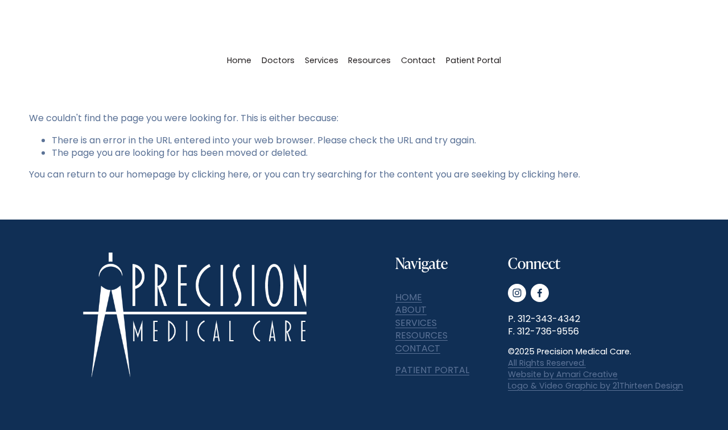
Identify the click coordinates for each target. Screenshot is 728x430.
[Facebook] (540, 293)
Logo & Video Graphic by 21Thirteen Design (595, 385)
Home (239, 60)
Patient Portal (473, 60)
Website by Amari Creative (563, 374)
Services (321, 60)
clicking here (220, 174)
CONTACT (417, 348)
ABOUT (411, 310)
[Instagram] (517, 293)
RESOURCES (421, 335)
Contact (418, 60)
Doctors (278, 60)
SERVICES (416, 323)
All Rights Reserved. (547, 363)
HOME (408, 297)
